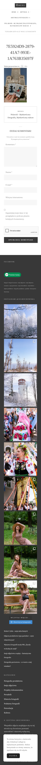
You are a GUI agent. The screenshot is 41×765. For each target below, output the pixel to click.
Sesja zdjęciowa (10, 685)
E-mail (9, 185)
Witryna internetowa (14, 197)
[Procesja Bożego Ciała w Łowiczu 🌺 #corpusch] (20, 424)
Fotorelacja (8, 708)
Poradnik (8, 694)
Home (14, 12)
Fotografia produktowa (13, 681)
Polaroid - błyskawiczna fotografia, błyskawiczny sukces (20, 25)
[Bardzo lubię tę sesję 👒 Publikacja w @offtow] (20, 597)
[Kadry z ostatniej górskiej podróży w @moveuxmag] (20, 390)
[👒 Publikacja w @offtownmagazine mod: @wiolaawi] (20, 528)
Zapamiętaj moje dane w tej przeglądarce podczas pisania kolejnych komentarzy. (17, 216)
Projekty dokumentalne (13, 690)
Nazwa (9, 172)
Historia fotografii (19, 18)
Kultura (7, 713)
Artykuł (23, 12)
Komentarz (11, 144)
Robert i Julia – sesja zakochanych (16, 631)
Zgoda (13, 756)
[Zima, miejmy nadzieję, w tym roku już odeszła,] (20, 355)
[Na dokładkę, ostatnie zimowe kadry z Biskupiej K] (20, 321)
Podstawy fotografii (12, 704)
